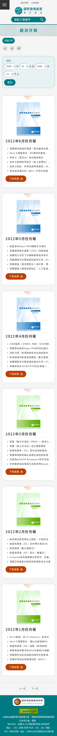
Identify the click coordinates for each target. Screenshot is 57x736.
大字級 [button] (19, 48)
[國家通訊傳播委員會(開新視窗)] (28, 702)
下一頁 (35, 688)
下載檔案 (14, 178)
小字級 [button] (5, 48)
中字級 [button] (12, 48)
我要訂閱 (8, 40)
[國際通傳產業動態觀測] (28, 11)
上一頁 (22, 688)
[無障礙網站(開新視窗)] (28, 709)
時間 (8, 60)
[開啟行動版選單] (5, 5)
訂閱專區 (35, 3)
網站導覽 (24, 3)
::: (18, 3)
